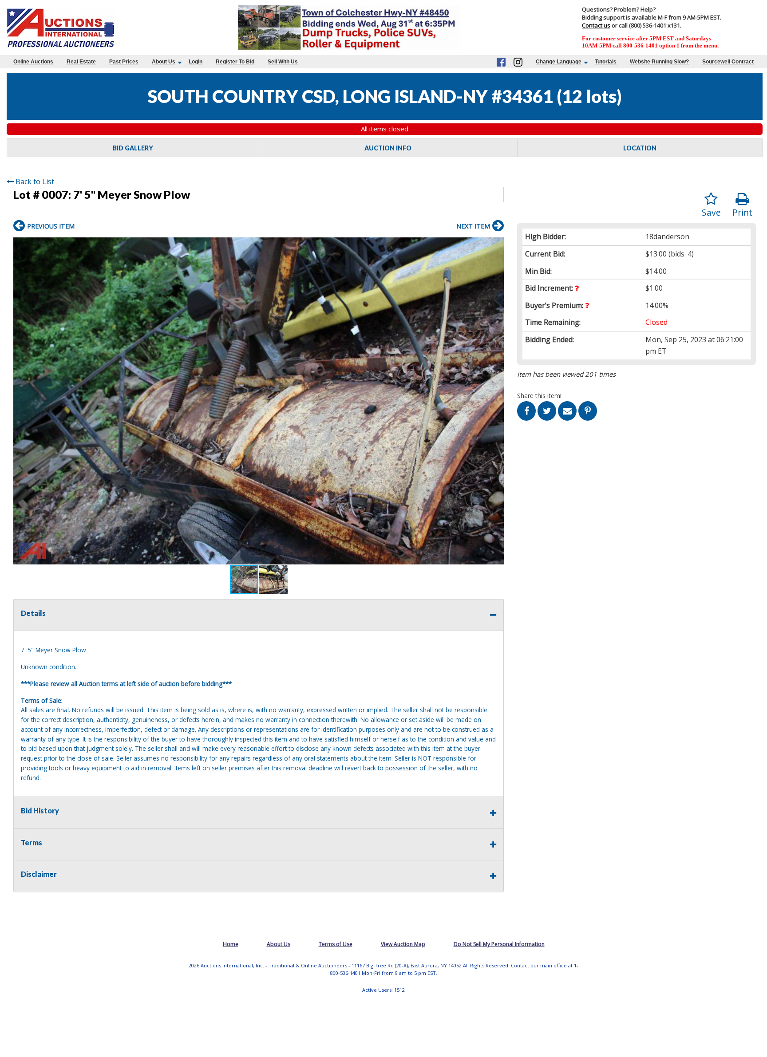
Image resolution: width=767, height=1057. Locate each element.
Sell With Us (283, 62)
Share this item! (539, 395)
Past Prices (123, 62)
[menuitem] (33, 61)
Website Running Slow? (659, 62)
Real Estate (81, 62)
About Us (163, 62)
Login (195, 62)
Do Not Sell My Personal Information (499, 944)
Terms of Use (335, 944)
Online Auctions (33, 62)
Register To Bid (235, 62)
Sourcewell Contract (728, 62)
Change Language (558, 62)
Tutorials (606, 62)
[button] (496, 245)
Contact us (596, 25)
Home (230, 944)
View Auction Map (403, 944)
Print (742, 212)
